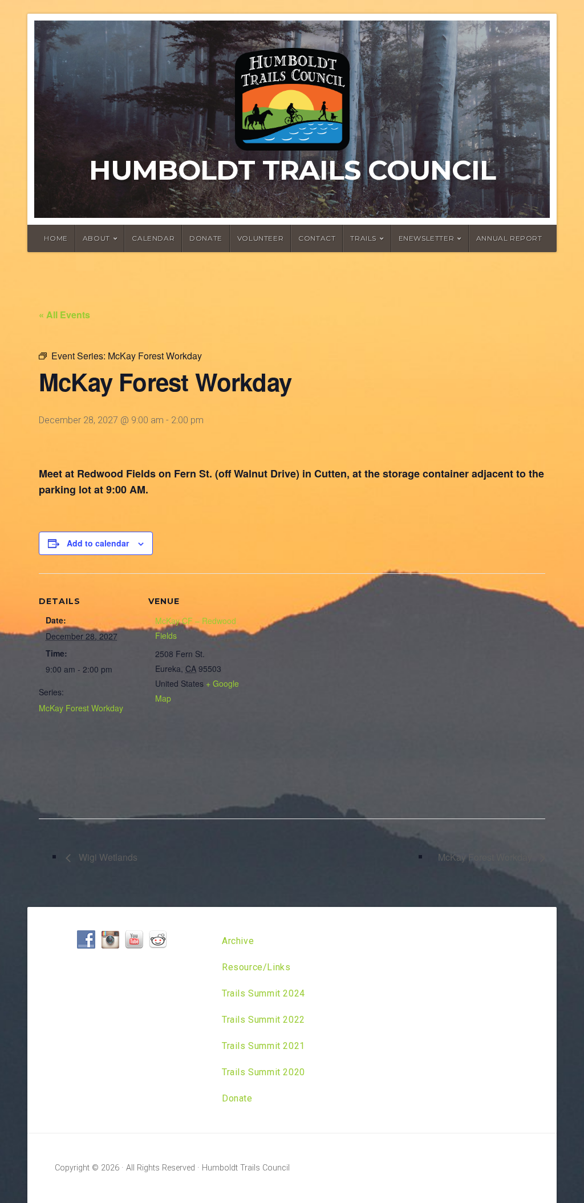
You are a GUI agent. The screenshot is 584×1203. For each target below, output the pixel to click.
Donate (205, 238)
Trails (363, 238)
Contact (316, 238)
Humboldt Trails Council (292, 170)
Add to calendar (98, 543)
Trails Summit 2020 (263, 1072)
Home (55, 238)
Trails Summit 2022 (263, 1019)
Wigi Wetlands (106, 857)
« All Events (64, 314)
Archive (238, 940)
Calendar (153, 238)
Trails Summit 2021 (263, 1045)
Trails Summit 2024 (263, 993)
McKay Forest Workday (81, 708)
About (96, 238)
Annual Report (509, 238)
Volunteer (260, 238)
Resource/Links (256, 967)
